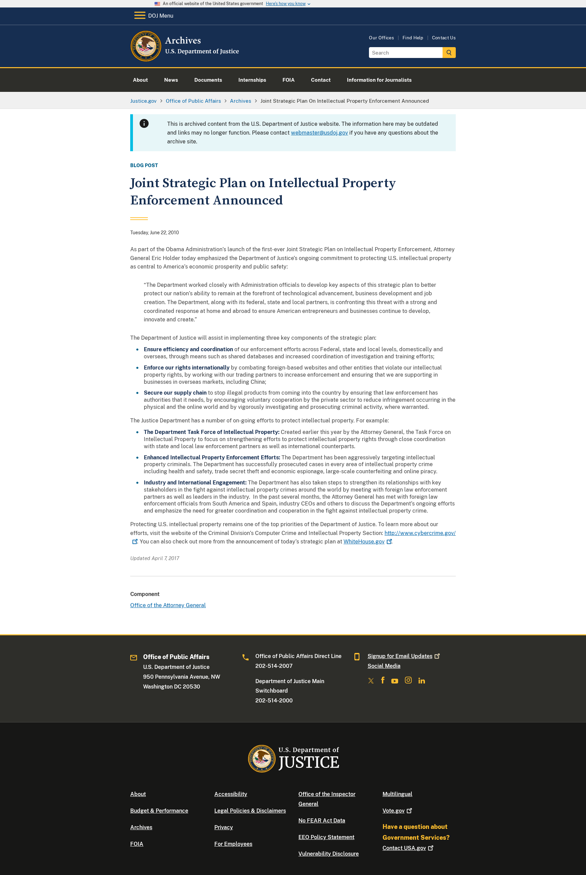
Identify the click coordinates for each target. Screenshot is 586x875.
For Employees (233, 844)
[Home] (185, 59)
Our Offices (381, 37)
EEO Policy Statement (326, 837)
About (138, 794)
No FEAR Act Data (321, 820)
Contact (404, 848)
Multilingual (397, 794)
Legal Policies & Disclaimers (250, 811)
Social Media (384, 666)
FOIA (136, 844)
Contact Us (444, 37)
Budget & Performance (159, 811)
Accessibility (230, 794)
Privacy (223, 827)
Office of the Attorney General (168, 605)
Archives (141, 827)
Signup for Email (400, 656)
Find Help (413, 37)
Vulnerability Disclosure (328, 854)
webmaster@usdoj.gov (319, 133)
